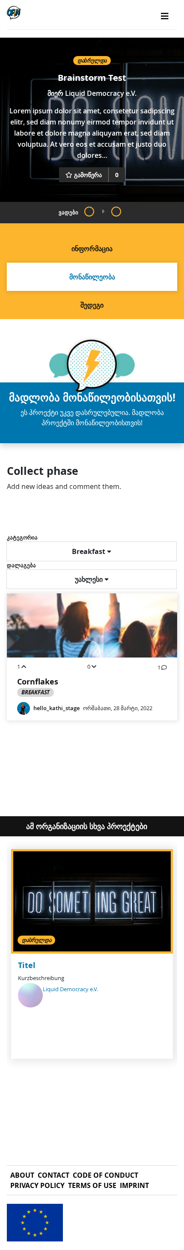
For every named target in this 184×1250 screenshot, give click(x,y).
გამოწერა (88, 175)
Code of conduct (105, 1175)
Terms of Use (92, 1185)
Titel (27, 965)
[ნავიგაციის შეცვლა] (164, 16)
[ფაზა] (89, 211)
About (22, 1175)
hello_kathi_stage (56, 708)
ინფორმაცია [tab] (92, 248)
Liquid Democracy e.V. (101, 93)
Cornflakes (37, 681)
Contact (53, 1175)
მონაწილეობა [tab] (92, 276)
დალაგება (21, 565)
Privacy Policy (37, 1185)
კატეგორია (22, 537)
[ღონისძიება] (116, 211)
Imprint (134, 1185)
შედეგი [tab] (92, 305)
